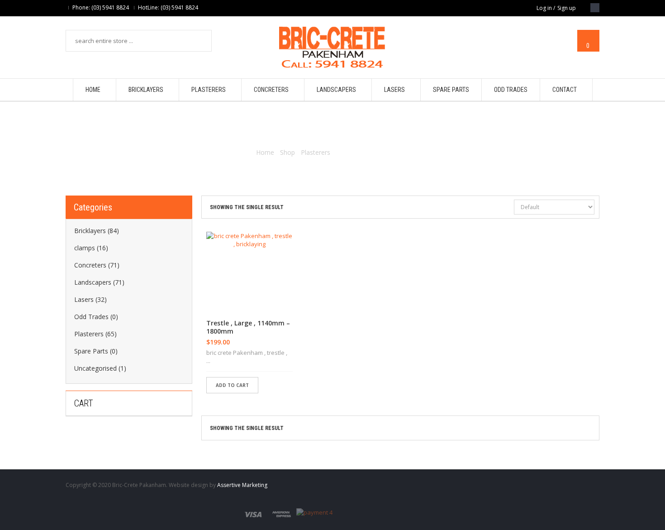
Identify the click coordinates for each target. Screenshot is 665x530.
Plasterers (315, 152)
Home (265, 152)
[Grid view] (505, 207)
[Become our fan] (594, 7)
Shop (287, 152)
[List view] (490, 207)
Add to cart (232, 385)
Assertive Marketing (242, 485)
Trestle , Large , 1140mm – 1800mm (248, 327)
